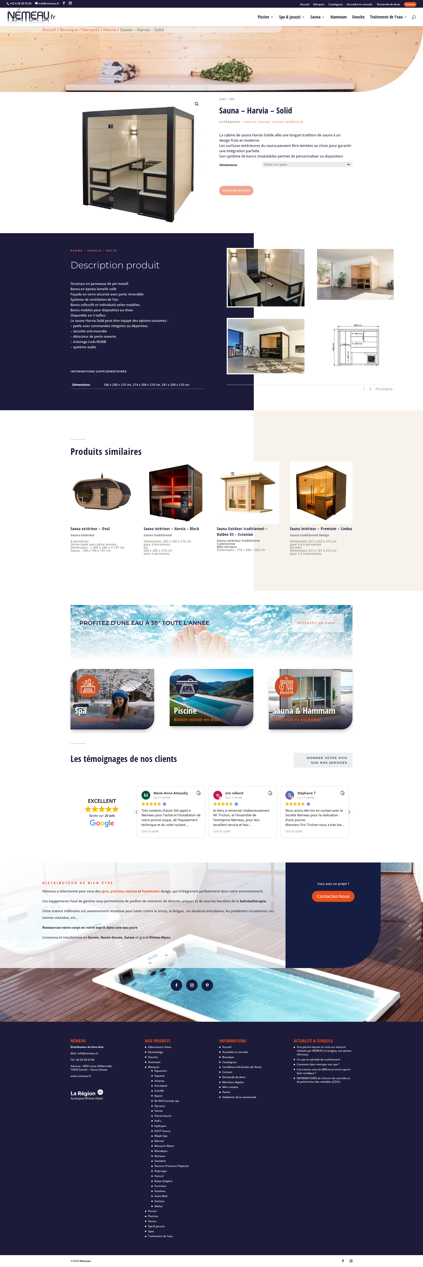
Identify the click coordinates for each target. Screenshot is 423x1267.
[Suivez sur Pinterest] (207, 985)
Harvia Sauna (162, 1116)
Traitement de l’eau (386, 17)
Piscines (153, 1216)
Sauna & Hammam (304, 710)
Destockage (155, 1052)
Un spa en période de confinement (318, 1059)
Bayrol (158, 1096)
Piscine (263, 17)
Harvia (109, 30)
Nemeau (159, 1156)
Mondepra (160, 1151)
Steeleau (160, 1191)
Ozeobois (160, 1161)
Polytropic (160, 1171)
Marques (319, 4)
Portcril (158, 1176)
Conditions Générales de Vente (242, 1067)
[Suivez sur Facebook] (176, 985)
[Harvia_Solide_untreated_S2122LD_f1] (355, 299)
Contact (410, 4)
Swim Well (160, 1196)
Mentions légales (233, 1082)
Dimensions (228, 165)
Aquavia (159, 1076)
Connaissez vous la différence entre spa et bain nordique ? (323, 1071)
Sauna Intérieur (287, 122)
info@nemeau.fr (88, 1053)
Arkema (159, 1081)
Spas (151, 1231)
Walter (158, 1206)
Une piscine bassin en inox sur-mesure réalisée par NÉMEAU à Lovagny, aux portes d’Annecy (324, 1050)
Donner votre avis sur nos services (327, 760)
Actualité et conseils (360, 4)
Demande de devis (388, 4)
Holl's (157, 1121)
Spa (80, 710)
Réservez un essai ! (317, 623)
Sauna (315, 17)
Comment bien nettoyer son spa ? (318, 1064)
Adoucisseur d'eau (159, 1047)
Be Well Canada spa (166, 1101)
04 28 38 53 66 (85, 1060)
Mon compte (230, 1087)
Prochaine (384, 388)
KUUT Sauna (162, 1131)
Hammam (338, 17)
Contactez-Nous (333, 896)
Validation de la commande (239, 1097)
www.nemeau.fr (80, 1076)
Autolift (159, 1091)
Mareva (159, 1141)
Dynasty (159, 1106)
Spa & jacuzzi (290, 17)
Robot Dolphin (163, 1181)
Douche (358, 17)
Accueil (304, 4)
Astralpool (160, 1086)
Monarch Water (164, 1146)
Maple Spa (160, 1136)
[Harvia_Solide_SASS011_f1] (266, 305)
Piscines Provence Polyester (171, 1166)
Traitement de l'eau (160, 1236)
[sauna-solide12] (355, 372)
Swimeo (159, 1201)
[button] (197, 104)
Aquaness (160, 1071)
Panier (226, 1092)
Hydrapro (160, 1126)
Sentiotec (160, 1186)
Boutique (69, 30)
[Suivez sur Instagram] (192, 985)
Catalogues (335, 4)
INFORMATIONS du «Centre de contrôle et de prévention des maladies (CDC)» (323, 1080)
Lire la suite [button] (205, 831)
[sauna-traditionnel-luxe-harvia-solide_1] (266, 372)
